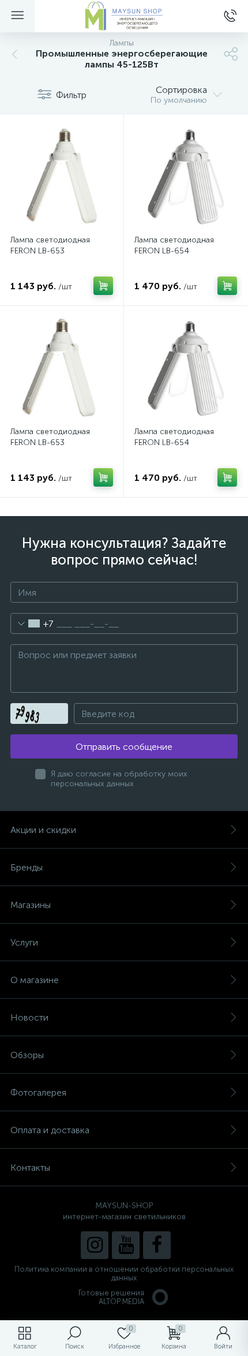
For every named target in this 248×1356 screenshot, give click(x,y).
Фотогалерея (38, 1092)
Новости (29, 1017)
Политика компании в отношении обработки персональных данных (124, 1273)
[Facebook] (157, 1245)
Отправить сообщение (124, 746)
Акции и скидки (43, 829)
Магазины (30, 904)
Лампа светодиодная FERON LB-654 (174, 245)
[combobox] (32, 623)
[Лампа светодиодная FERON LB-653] (61, 176)
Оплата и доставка (49, 1130)
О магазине (34, 979)
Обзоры (27, 1054)
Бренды (26, 867)
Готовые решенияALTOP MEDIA (111, 1297)
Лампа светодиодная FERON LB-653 (50, 245)
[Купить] (103, 286)
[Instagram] (94, 1245)
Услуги (24, 942)
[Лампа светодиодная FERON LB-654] (185, 176)
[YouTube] (126, 1245)
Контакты (30, 1167)
